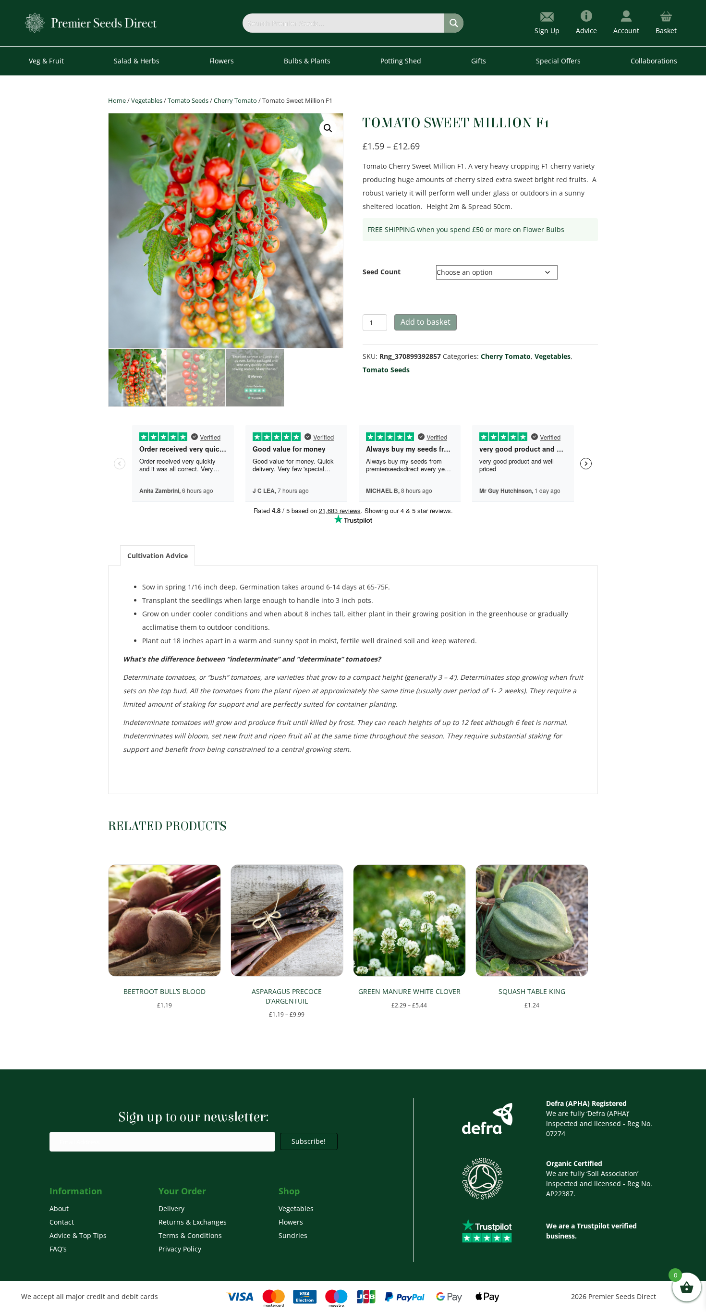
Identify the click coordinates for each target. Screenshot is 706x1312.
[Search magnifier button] (453, 23)
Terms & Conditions (190, 1235)
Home (117, 100)
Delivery (171, 1208)
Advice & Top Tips (78, 1235)
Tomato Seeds (188, 100)
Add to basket (425, 322)
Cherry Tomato (235, 100)
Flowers (291, 1221)
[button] (328, 128)
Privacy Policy (179, 1248)
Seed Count (382, 271)
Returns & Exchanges (192, 1221)
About (59, 1208)
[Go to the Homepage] (91, 22)
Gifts (478, 60)
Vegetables (146, 100)
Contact (61, 1221)
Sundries (293, 1235)
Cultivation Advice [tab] (157, 555)
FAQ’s (58, 1248)
